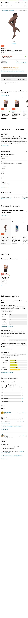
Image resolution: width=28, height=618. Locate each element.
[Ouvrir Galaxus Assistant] (22, 2)
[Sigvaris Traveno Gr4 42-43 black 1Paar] (16, 231)
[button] (14, 68)
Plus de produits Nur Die (21, 62)
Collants (12, 10)
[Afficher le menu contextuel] (17, 413)
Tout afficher (4, 95)
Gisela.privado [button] (7, 412)
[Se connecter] (19, 2)
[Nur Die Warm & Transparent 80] (5, 109)
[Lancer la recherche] (8, 5)
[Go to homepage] (5, 2)
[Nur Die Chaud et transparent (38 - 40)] (16, 109)
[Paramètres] (15, 2)
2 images (14, 43)
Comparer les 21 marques (7, 326)
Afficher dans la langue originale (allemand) (12, 426)
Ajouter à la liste (21, 79)
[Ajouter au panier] (2, 285)
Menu (4, 6)
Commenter (5, 429)
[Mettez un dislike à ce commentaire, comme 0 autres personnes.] (26, 413)
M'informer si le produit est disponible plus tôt (13, 71)
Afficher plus (5, 145)
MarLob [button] (6, 435)
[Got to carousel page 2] (14, 41)
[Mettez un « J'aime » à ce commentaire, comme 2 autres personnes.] (20, 413)
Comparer (8, 79)
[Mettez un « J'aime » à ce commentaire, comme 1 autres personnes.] (20, 436)
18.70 (3, 49)
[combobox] (3, 408)
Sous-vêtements (5, 10)
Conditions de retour (6, 198)
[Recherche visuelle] (25, 6)
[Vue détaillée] (14, 319)
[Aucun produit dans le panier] (26, 2)
